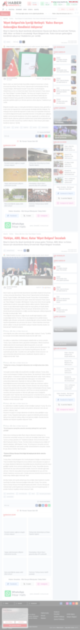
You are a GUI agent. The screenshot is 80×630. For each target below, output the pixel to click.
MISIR (8, 42)
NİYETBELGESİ (23, 493)
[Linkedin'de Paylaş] (43, 136)
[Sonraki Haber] (78, 13)
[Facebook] (61, 603)
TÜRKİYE (25, 127)
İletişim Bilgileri (72, 617)
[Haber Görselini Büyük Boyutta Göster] (27, 62)
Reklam (43, 618)
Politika (11, 9)
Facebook (13, 215)
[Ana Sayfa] (6, 9)
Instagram (44, 215)
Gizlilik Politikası (59, 616)
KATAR (16, 127)
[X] (64, 603)
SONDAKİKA (45, 127)
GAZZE (35, 127)
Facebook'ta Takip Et (66, 193)
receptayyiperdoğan (45, 493)
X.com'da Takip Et (66, 198)
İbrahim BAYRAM (12, 78)
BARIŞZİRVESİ (10, 250)
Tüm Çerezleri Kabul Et (15, 625)
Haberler (5, 18)
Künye (43, 615)
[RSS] (76, 603)
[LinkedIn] (70, 603)
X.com (28, 215)
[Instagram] (67, 603)
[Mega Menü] (3, 9)
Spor (24, 9)
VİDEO (63, 9)
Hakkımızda (45, 613)
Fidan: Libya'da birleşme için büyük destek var (28, 13)
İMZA (33, 493)
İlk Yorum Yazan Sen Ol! (29, 141)
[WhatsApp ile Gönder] (49, 136)
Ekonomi (19, 9)
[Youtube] (73, 603)
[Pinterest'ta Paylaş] (46, 136)
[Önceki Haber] (76, 13)
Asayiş (36, 9)
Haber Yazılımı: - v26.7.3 (64, 627)
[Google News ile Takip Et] (46, 78)
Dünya (30, 9)
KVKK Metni (71, 614)
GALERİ (71, 9)
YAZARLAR (34, 603)
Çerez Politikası (59, 619)
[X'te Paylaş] (23, 42)
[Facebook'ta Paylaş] (20, 42)
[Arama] (76, 9)
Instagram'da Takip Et (66, 203)
